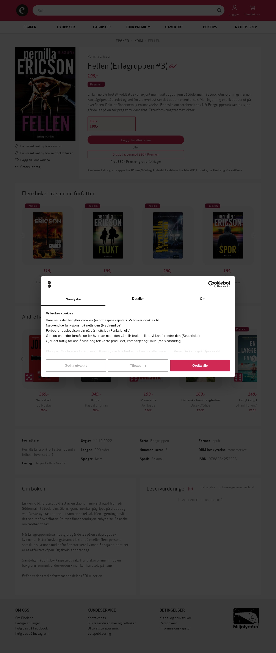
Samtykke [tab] (73, 299)
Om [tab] (202, 298)
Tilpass (135, 365)
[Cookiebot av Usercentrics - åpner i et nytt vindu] (211, 284)
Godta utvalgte (76, 365)
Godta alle (200, 365)
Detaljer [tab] (138, 298)
